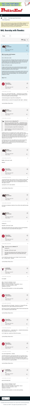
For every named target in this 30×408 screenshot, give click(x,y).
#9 (27, 276)
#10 (27, 303)
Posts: (6, 50)
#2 (27, 91)
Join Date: (7, 49)
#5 (27, 177)
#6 (27, 203)
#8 (27, 243)
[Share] (26, 50)
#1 (27, 54)
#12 (27, 351)
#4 (27, 158)
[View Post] (17, 121)
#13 (27, 378)
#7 (27, 221)
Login (27, 1)
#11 (27, 327)
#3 (27, 118)
